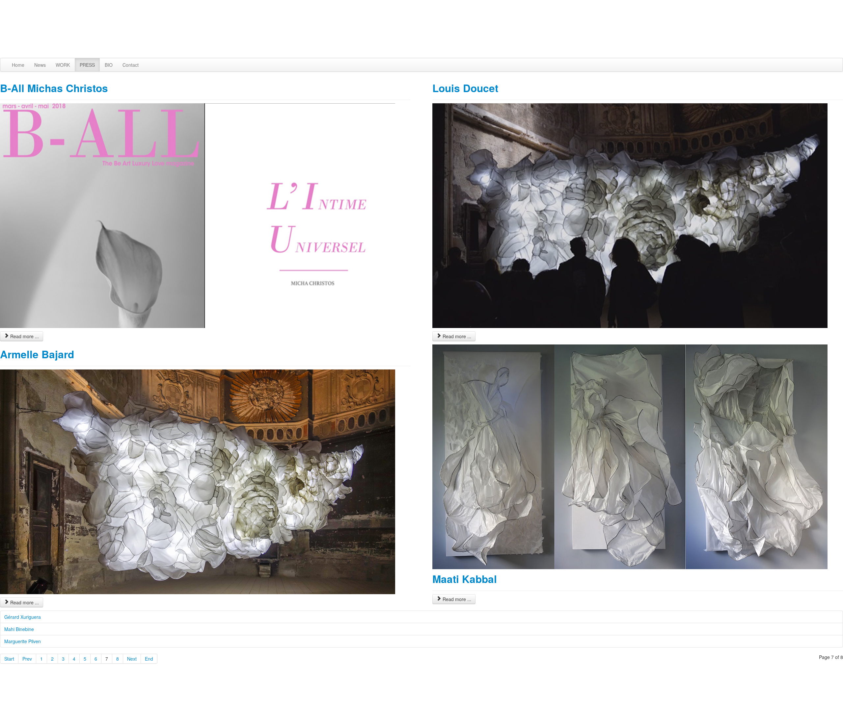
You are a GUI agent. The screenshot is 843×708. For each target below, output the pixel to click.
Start (9, 658)
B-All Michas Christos (54, 88)
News (40, 65)
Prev (27, 658)
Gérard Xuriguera (22, 617)
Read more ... (24, 336)
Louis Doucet (465, 88)
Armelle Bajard (37, 354)
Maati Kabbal (464, 578)
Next (132, 658)
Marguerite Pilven (22, 641)
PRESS (87, 65)
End (149, 658)
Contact (130, 65)
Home (18, 65)
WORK (63, 65)
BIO (109, 65)
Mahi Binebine (19, 629)
